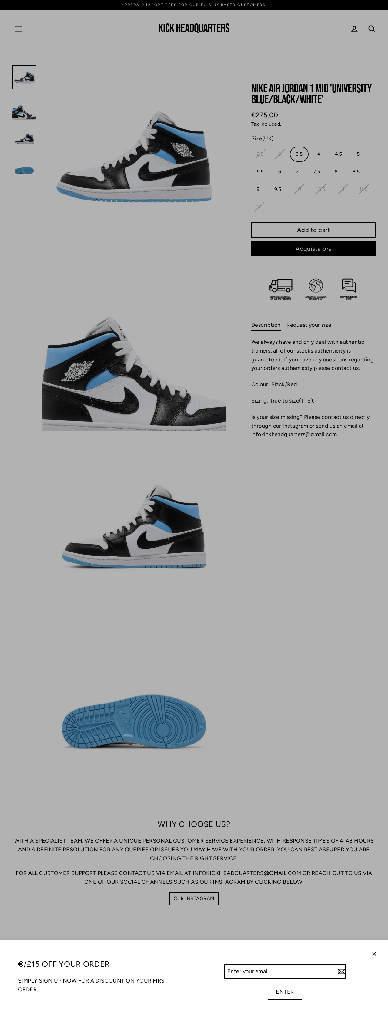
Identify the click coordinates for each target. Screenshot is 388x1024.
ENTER (285, 992)
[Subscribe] (341, 971)
